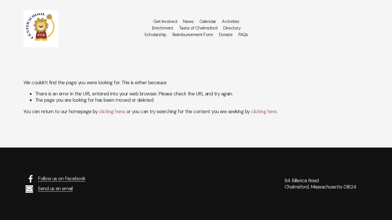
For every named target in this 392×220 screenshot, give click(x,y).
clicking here (112, 111)
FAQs (243, 35)
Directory (231, 28)
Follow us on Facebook (61, 178)
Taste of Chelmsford (198, 28)
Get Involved (165, 21)
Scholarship (155, 35)
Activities (230, 21)
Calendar (207, 21)
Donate (225, 35)
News (188, 21)
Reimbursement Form (192, 35)
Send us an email (55, 188)
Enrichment (162, 28)
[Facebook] (31, 179)
